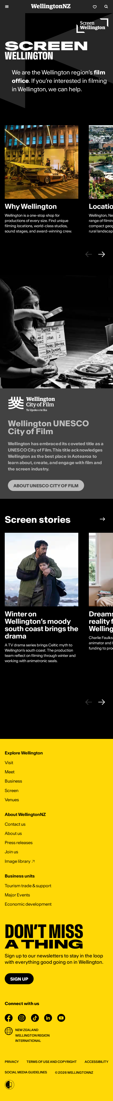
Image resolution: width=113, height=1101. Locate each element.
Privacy (12, 1062)
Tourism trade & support (28, 885)
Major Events (17, 894)
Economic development (28, 904)
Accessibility (96, 1062)
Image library (17, 861)
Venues (12, 799)
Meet (9, 771)
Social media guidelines (26, 1072)
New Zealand (26, 1030)
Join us (11, 851)
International (28, 1041)
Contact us (15, 824)
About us (13, 833)
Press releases (19, 842)
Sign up (19, 979)
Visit (9, 762)
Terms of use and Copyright (52, 1062)
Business (13, 781)
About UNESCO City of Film (46, 485)
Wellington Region (32, 1035)
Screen (11, 790)
